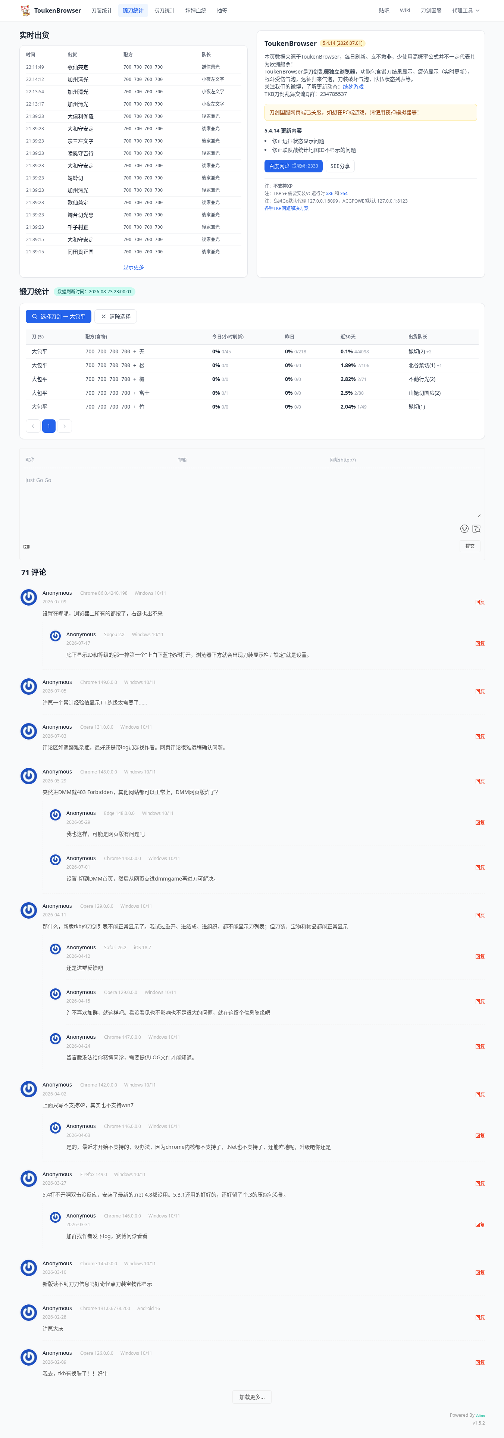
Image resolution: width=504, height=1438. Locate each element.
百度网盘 (293, 165)
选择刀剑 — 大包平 (63, 316)
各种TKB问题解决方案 (286, 208)
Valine (480, 1415)
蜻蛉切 (75, 177)
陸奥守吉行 (81, 153)
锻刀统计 (133, 10)
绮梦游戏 (353, 86)
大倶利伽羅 (81, 116)
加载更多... (252, 1396)
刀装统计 (101, 10)
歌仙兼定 (78, 67)
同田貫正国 (81, 251)
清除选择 (120, 316)
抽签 (222, 10)
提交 (470, 546)
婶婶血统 (195, 10)
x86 (330, 193)
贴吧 (384, 10)
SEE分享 (340, 165)
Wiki (405, 10)
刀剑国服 (431, 10)
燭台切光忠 (81, 214)
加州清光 (78, 79)
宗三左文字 (81, 140)
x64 (344, 193)
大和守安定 (81, 128)
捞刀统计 (164, 10)
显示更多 (133, 267)
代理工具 (462, 10)
